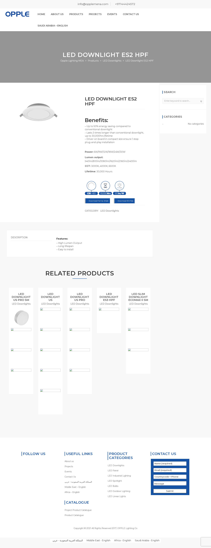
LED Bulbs (113, 486)
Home (41, 14)
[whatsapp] (23, 461)
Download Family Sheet (98, 201)
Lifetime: (90, 171)
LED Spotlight (115, 481)
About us (57, 14)
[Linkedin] (31, 461)
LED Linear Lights (117, 496)
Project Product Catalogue (78, 510)
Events (112, 14)
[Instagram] (40, 461)
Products (76, 14)
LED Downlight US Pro (79, 297)
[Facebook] (27, 461)
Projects (95, 14)
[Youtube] (36, 461)
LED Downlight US (50, 297)
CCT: (88, 166)
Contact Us (131, 14)
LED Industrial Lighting (119, 475)
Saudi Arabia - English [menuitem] (147, 540)
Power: (89, 152)
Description (19, 237)
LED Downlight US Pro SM (21, 297)
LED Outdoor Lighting (119, 491)
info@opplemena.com (93, 4)
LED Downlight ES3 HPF (108, 297)
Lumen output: (94, 157)
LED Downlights (109, 210)
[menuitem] (84, 481)
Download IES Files (125, 201)
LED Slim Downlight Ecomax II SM (138, 297)
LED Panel (113, 470)
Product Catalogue (74, 515)
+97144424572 (125, 4)
